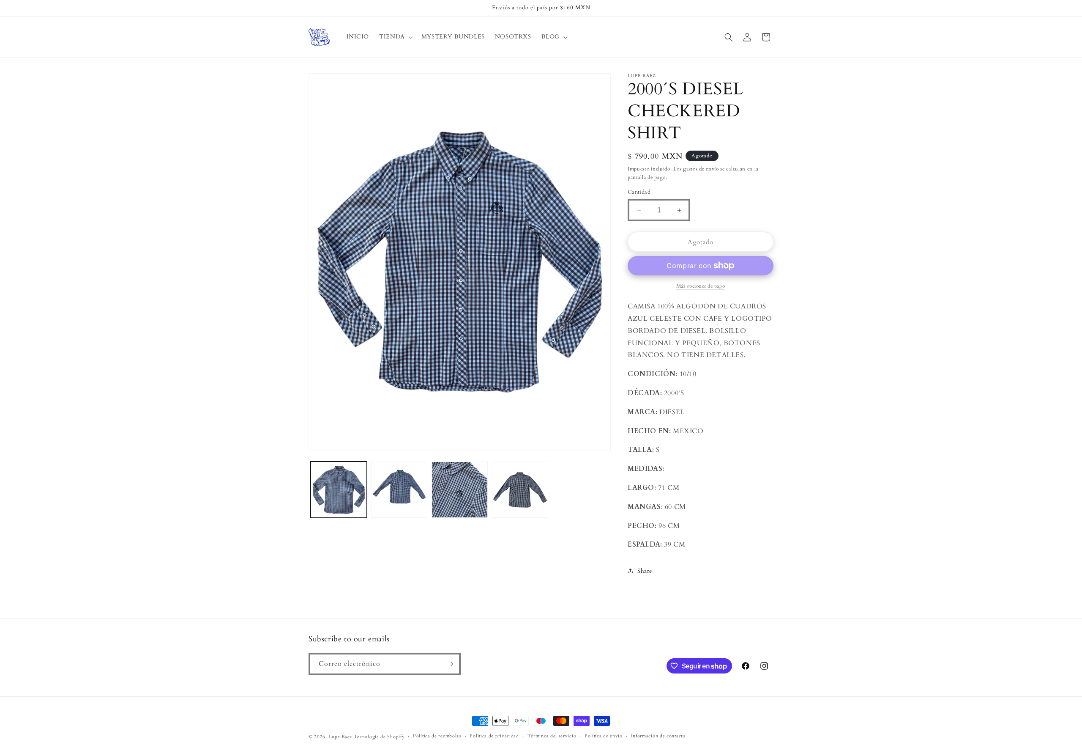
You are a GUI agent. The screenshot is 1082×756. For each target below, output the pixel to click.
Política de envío (604, 736)
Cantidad (639, 192)
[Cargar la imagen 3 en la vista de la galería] (460, 490)
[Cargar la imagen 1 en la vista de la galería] (339, 490)
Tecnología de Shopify (379, 737)
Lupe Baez (340, 737)
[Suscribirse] (449, 664)
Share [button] (644, 571)
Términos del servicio (552, 736)
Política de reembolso (437, 736)
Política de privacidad (494, 736)
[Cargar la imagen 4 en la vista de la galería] (520, 490)
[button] (395, 37)
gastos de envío (701, 168)
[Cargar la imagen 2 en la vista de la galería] (399, 490)
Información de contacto (658, 736)
